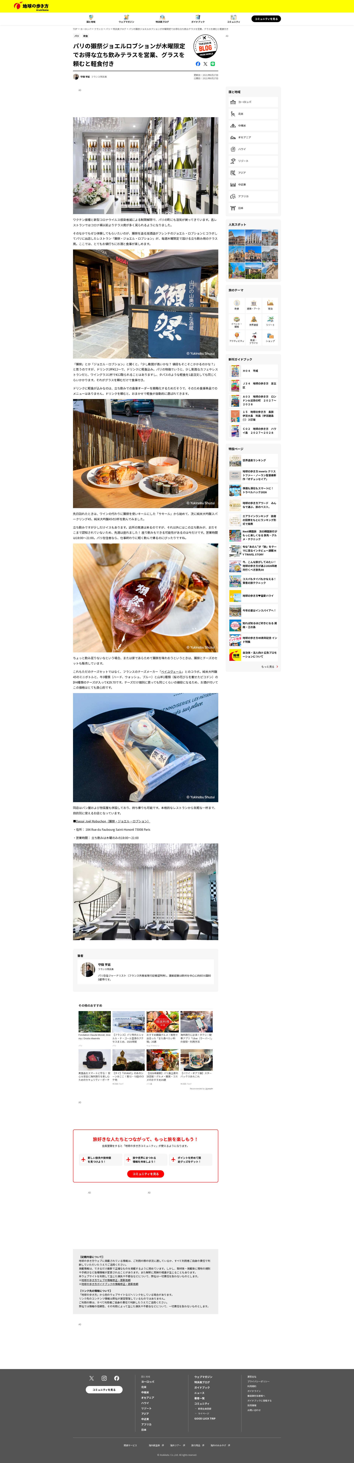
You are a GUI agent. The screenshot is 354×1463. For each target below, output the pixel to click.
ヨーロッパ (85, 28)
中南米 (242, 125)
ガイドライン (254, 1390)
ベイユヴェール (171, 671)
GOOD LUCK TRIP (205, 1418)
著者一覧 (199, 1398)
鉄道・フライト (253, 341)
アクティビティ (236, 340)
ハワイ (242, 149)
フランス (98, 28)
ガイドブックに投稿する (259, 1400)
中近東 (242, 184)
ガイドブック (198, 21)
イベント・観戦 (236, 325)
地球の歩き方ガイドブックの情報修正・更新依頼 (109, 1284)
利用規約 (251, 1386)
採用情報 (251, 1405)
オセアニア (244, 137)
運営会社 (251, 1376)
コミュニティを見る (266, 19)
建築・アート (253, 308)
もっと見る (267, 666)
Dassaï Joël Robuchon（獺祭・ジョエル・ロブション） (113, 821)
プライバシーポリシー (258, 1381)
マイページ (203, 1413)
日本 (240, 208)
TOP (75, 28)
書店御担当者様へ (256, 1395)
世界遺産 (253, 324)
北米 (240, 113)
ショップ (270, 340)
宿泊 (270, 308)
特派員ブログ (162, 21)
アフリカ (243, 196)
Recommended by (197, 1089)
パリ (108, 28)
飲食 (237, 308)
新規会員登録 (204, 1408)
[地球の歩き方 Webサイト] (31, 6)
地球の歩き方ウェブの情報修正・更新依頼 (106, 1280)
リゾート (243, 161)
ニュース (199, 1393)
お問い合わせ (254, 1410)
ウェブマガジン (126, 21)
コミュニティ (233, 21)
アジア (242, 172)
